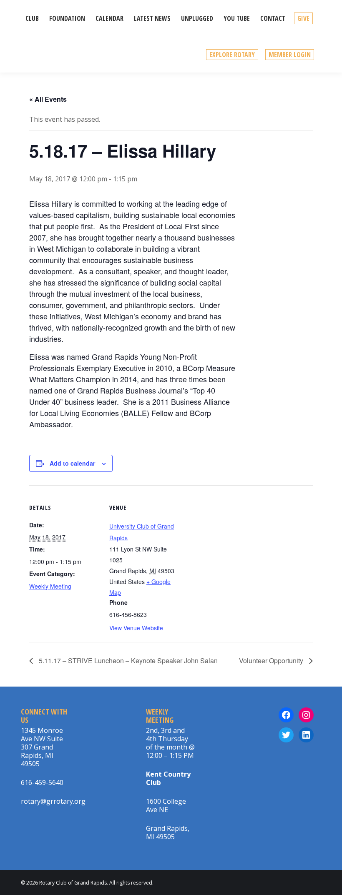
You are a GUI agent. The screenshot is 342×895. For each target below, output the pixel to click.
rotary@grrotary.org (53, 801)
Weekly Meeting (50, 586)
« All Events (48, 99)
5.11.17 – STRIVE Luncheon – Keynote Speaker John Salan (127, 660)
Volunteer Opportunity (272, 660)
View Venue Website (136, 628)
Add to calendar (72, 463)
